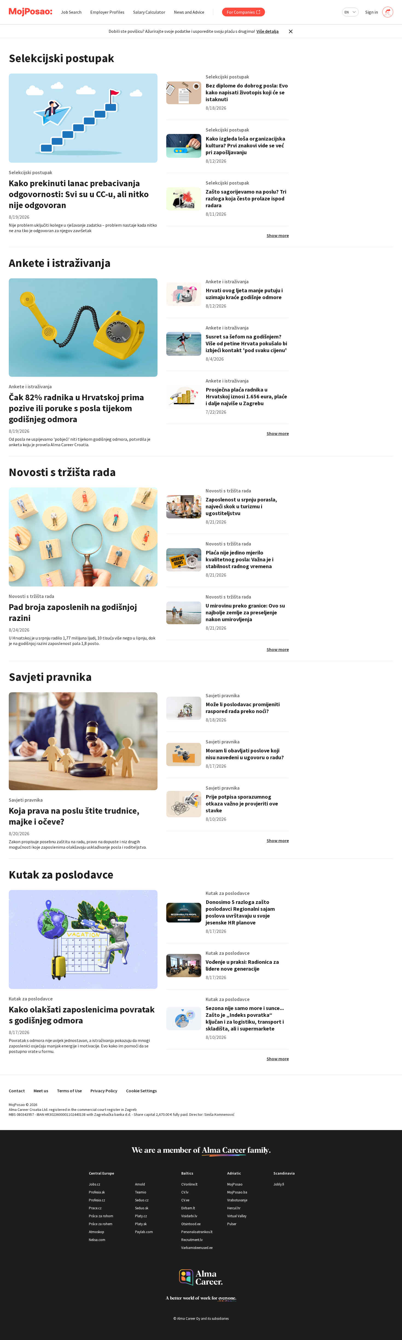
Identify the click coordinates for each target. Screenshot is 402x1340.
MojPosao (235, 1184)
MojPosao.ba (237, 1192)
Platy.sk (141, 1224)
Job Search (71, 12)
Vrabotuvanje (237, 1200)
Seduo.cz (141, 1200)
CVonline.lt (189, 1184)
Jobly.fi (278, 1184)
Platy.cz (141, 1216)
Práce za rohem (100, 1224)
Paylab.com (144, 1232)
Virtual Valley (236, 1216)
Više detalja (268, 31)
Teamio (140, 1192)
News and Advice (189, 12)
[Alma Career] (201, 1277)
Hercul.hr (233, 1208)
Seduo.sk (141, 1208)
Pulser (231, 1224)
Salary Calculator (149, 12)
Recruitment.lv (192, 1239)
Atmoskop (96, 1232)
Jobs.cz (94, 1184)
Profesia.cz (97, 1200)
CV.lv (184, 1192)
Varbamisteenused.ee (196, 1247)
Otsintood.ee (190, 1224)
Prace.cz (95, 1208)
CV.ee (185, 1200)
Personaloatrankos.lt (196, 1232)
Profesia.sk (97, 1192)
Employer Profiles (107, 12)
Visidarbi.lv (189, 1216)
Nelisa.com (97, 1239)
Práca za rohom (101, 1216)
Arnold (140, 1184)
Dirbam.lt (188, 1208)
